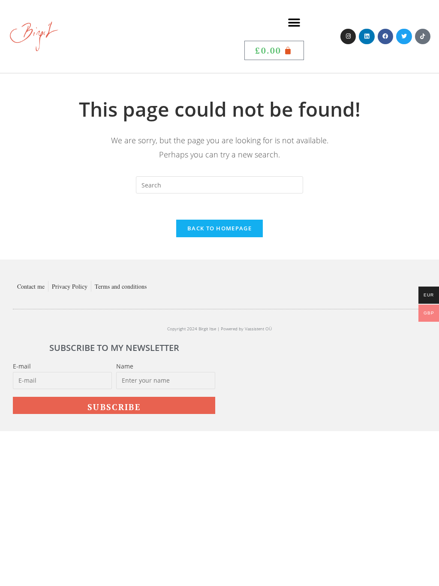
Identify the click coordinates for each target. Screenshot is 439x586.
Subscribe (114, 407)
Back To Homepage (219, 228)
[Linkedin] (366, 36)
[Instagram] (348, 36)
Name (124, 366)
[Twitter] (404, 36)
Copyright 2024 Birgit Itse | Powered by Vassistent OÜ (219, 329)
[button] (294, 22)
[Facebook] (385, 36)
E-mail (22, 366)
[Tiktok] (422, 36)
